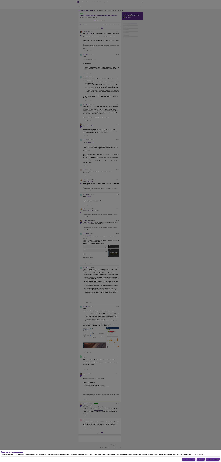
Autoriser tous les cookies (213, 459)
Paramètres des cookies (189, 459)
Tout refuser (200, 459)
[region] (110, 456)
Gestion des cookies (199, 454)
